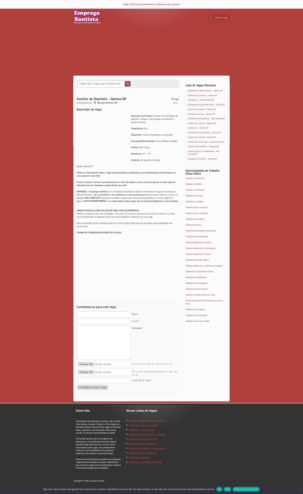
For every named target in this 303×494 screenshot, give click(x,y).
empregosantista (84, 102)
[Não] (299, 489)
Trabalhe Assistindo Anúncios (198, 254)
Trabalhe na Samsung (194, 178)
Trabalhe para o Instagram (196, 213)
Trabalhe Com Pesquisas (196, 315)
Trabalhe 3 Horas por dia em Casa (200, 294)
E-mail (135, 320)
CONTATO (176, 4)
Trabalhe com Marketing (195, 277)
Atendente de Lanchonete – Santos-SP (204, 132)
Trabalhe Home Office (194, 219)
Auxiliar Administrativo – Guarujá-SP (203, 146)
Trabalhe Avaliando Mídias (196, 236)
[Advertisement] (151, 50)
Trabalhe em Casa (193, 224)
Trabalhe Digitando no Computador (200, 248)
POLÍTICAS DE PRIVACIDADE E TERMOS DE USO (150, 4)
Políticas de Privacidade (246, 489)
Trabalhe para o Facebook (196, 207)
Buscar (127, 84)
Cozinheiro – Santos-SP (198, 127)
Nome (135, 314)
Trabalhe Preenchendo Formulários (200, 230)
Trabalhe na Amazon (194, 195)
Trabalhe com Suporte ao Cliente (199, 271)
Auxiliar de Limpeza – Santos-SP (202, 109)
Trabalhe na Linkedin (194, 201)
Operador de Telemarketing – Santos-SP (205, 90)
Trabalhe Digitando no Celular (198, 242)
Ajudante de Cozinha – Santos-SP (202, 158)
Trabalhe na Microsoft (194, 189)
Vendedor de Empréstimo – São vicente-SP (206, 118)
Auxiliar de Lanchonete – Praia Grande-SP (206, 141)
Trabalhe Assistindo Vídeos (197, 259)
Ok (219, 489)
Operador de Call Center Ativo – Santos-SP (206, 104)
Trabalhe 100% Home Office (197, 321)
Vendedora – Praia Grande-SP (201, 99)
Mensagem (137, 327)
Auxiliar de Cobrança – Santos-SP (202, 95)
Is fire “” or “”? (142, 380)
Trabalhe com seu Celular (196, 288)
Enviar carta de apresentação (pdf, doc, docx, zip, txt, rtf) (155, 373)
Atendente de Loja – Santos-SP (201, 113)
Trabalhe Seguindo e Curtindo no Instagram (204, 265)
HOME (125, 4)
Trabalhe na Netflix (193, 184)
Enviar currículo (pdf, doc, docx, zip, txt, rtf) (152, 363)
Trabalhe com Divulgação (196, 283)
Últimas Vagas (221, 17)
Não (227, 489)
